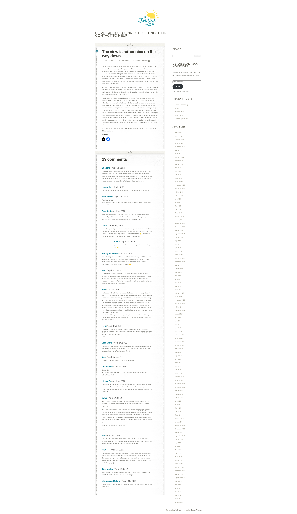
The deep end (179, 115)
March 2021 (178, 154)
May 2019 (178, 206)
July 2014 (178, 401)
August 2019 (179, 195)
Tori (104, 289)
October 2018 (179, 230)
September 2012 (180, 478)
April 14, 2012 (118, 168)
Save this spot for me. (181, 119)
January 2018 (179, 255)
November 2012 (180, 471)
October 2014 (179, 390)
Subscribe (178, 86)
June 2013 (178, 446)
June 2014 (178, 404)
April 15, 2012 (117, 450)
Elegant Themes (196, 510)
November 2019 (180, 188)
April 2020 (178, 174)
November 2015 (180, 345)
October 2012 (179, 474)
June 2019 (178, 202)
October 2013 (179, 432)
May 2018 (178, 244)
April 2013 (178, 453)
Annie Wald (107, 197)
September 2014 (180, 394)
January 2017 (179, 296)
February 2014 (179, 418)
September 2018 (180, 234)
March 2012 (178, 498)
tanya (104, 398)
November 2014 (180, 387)
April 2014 (178, 411)
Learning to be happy (181, 105)
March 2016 (178, 331)
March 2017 (178, 289)
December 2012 (180, 467)
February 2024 (179, 140)
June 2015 (178, 363)
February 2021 (179, 157)
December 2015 (180, 342)
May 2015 (178, 366)
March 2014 (178, 415)
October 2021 (179, 150)
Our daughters (179, 112)
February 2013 (179, 460)
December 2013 (180, 425)
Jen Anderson (110, 60)
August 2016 (179, 314)
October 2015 (179, 349)
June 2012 (178, 488)
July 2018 (178, 241)
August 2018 (179, 237)
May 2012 (178, 492)
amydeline (107, 187)
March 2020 (178, 178)
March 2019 (178, 213)
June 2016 (178, 321)
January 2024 (179, 143)
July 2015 (178, 359)
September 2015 (180, 352)
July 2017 (178, 276)
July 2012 (178, 485)
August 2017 (179, 272)
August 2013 (179, 439)
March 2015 (178, 373)
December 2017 (180, 258)
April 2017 (178, 286)
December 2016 (180, 300)
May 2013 (178, 450)
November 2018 (180, 227)
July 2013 (178, 443)
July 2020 (178, 168)
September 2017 (180, 269)
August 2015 (179, 356)
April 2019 (178, 209)
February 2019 (179, 216)
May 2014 (178, 408)
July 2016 (178, 317)
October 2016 (179, 307)
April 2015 (178, 370)
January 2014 (179, 422)
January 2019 (179, 220)
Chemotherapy (144, 60)
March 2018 (178, 251)
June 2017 (178, 279)
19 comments (124, 60)
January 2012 (179, 502)
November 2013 (180, 429)
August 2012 (179, 481)
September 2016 (180, 310)
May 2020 (178, 171)
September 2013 (180, 436)
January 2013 (179, 464)
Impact (177, 108)
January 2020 (179, 181)
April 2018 (178, 248)
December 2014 (180, 384)
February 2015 (179, 377)
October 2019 (179, 192)
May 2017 (178, 282)
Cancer (136, 60)
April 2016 (178, 328)
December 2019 (180, 185)
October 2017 (179, 265)
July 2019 (178, 199)
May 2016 (178, 324)
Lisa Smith (107, 343)
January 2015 (179, 380)
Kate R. (105, 450)
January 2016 (179, 338)
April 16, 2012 (129, 481)
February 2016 (179, 335)
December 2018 (180, 223)
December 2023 (180, 147)
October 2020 (179, 164)
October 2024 (179, 133)
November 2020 (180, 161)
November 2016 (180, 303)
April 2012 (178, 495)
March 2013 (178, 457)
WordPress (178, 510)
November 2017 (180, 262)
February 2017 (179, 293)
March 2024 (178, 136)
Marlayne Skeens (110, 253)
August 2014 (179, 397)
